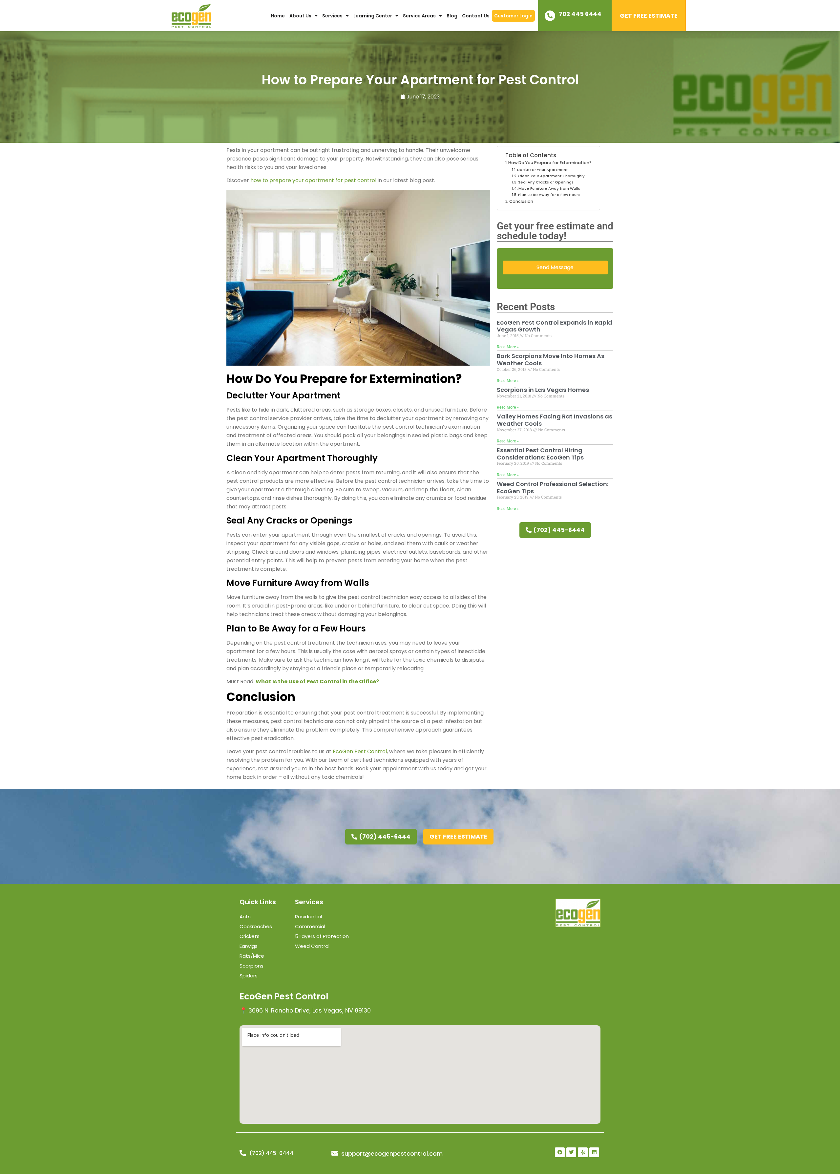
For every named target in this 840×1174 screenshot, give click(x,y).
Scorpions (251, 965)
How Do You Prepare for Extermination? (550, 162)
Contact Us (476, 15)
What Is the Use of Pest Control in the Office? (317, 681)
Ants (245, 916)
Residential (308, 916)
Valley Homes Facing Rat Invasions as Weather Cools (554, 420)
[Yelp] (583, 1152)
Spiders (249, 975)
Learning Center (372, 15)
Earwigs (249, 946)
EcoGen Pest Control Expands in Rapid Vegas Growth (554, 326)
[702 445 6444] (550, 16)
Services (332, 15)
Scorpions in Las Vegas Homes (543, 390)
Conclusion (521, 201)
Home (278, 15)
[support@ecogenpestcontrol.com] (334, 1153)
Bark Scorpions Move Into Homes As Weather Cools (550, 359)
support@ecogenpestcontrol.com (392, 1153)
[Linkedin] (594, 1152)
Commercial (310, 926)
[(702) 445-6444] (243, 1153)
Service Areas (419, 15)
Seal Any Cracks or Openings (546, 182)
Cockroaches (256, 926)
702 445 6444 (580, 14)
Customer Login (513, 15)
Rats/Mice (252, 955)
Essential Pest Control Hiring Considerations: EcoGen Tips (540, 453)
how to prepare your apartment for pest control (313, 180)
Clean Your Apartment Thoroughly (551, 176)
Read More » (508, 347)
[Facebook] (560, 1152)
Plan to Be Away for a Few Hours (549, 194)
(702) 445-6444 (271, 1153)
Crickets (250, 936)
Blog (452, 15)
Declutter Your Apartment (542, 169)
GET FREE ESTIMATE (649, 15)
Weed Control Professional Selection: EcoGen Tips (552, 487)
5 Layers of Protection (322, 936)
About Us (300, 15)
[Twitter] (571, 1152)
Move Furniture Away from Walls (549, 188)
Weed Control (312, 946)
